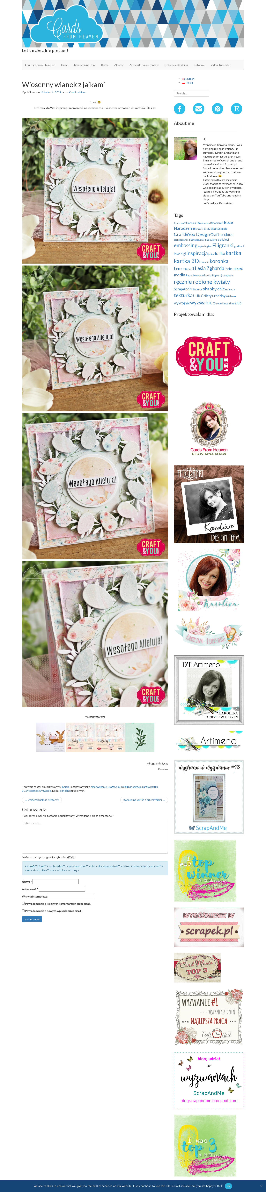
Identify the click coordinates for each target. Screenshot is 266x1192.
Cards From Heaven (40, 65)
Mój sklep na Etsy (84, 65)
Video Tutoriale (220, 65)
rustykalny (228, 275)
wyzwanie (45, 790)
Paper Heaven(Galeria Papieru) (204, 275)
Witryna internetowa (35, 896)
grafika (238, 246)
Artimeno (188, 222)
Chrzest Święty (203, 229)
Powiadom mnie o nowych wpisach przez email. (53, 910)
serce (198, 289)
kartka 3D (186, 260)
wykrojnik (181, 303)
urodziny (218, 296)
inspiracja (136, 786)
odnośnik (65, 790)
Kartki (104, 65)
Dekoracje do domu (176, 65)
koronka (219, 261)
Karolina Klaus (77, 92)
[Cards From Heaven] (133, 23)
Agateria (178, 223)
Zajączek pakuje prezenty (42, 799)
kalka (220, 253)
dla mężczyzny (196, 239)
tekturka (183, 295)
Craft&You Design (118, 786)
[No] (261, 1186)
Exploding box (205, 246)
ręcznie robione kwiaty (202, 281)
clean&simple (99, 786)
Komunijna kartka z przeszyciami (144, 799)
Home (64, 65)
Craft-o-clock (221, 234)
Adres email (30, 889)
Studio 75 (230, 289)
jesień (211, 254)
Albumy (118, 65)
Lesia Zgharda (209, 268)
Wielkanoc (32, 790)
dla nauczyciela (212, 239)
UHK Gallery (202, 296)
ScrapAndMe (184, 289)
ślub (238, 303)
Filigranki (222, 245)
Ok (228, 1186)
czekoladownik (181, 239)
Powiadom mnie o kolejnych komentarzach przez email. (58, 903)
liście (228, 269)
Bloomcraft (216, 222)
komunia (204, 262)
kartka (146, 786)
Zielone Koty (220, 303)
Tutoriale (199, 65)
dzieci (225, 239)
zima (231, 303)
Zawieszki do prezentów (144, 65)
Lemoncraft (184, 268)
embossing (185, 245)
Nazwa (27, 881)
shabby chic (214, 288)
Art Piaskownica (202, 223)
